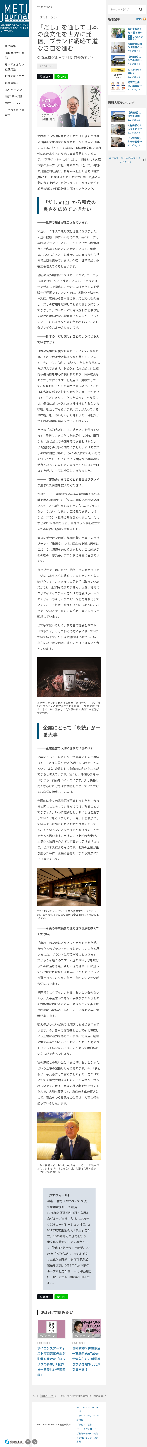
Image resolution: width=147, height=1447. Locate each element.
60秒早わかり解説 (15, 55)
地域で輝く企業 (14, 76)
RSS (139, 19)
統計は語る (12, 83)
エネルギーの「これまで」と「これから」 (124, 160)
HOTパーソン (13, 89)
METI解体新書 (14, 96)
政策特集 (10, 46)
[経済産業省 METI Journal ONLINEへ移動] (34, 1396)
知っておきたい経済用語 (14, 66)
